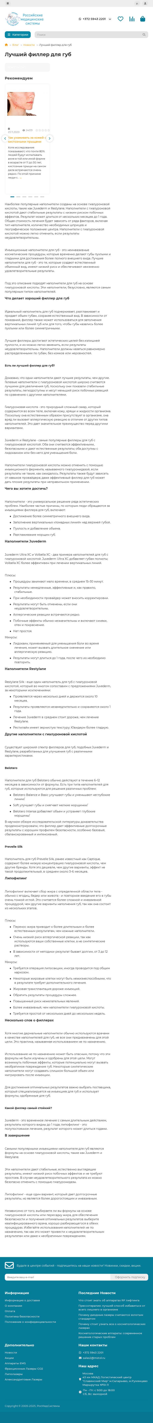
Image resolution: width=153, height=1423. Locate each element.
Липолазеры (14, 1374)
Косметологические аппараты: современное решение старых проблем (110, 1335)
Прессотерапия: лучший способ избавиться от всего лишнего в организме (111, 1307)
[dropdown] (8, 3)
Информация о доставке (22, 1300)
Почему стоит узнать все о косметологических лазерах (111, 1325)
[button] (5, 138)
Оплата (10, 1311)
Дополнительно (19, 1345)
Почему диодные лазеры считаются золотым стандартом (110, 1316)
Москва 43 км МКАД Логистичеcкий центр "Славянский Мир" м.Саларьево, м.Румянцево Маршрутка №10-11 (115, 1379)
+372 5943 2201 (94, 19)
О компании (13, 1305)
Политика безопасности (22, 1316)
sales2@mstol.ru (94, 1357)
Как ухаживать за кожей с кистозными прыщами (27, 139)
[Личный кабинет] (145, 3)
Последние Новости (97, 1293)
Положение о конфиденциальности (30, 1321)
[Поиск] (144, 34)
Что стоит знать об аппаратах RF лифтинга (108, 1300)
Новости (29, 44)
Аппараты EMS (15, 1363)
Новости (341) (17, 67)
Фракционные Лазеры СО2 (24, 1368)
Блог (15, 44)
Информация (17, 1293)
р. (137, 3)
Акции (9, 1357)
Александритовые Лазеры (23, 1379)
